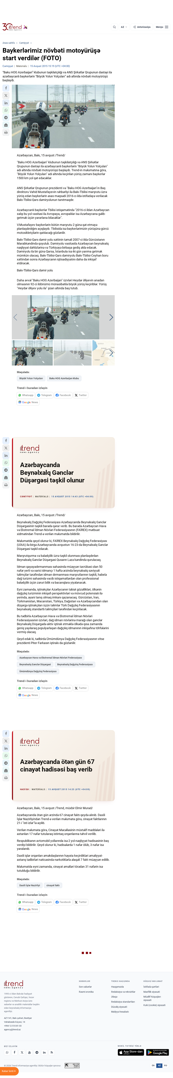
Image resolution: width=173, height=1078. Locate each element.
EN (153, 1065)
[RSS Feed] (52, 1052)
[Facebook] (14, 1052)
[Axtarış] (114, 27)
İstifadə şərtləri (151, 986)
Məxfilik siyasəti (151, 991)
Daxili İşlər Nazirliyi (29, 885)
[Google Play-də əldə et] (157, 1052)
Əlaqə (114, 996)
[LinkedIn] (44, 1052)
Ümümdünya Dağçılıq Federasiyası (38, 671)
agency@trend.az (12, 1029)
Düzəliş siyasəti (119, 1006)
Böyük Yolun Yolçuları (31, 378)
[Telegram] (37, 1052)
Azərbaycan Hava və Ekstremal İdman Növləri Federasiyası (50, 657)
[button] (6, 88)
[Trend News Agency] (13, 984)
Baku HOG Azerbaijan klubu (64, 378)
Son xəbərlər (85, 986)
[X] (22, 1052)
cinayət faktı (53, 885)
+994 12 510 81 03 (12, 1026)
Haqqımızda (117, 986)
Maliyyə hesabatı (120, 1011)
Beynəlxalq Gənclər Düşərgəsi (35, 664)
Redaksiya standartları (123, 1001)
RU (165, 1065)
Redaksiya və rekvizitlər (123, 991)
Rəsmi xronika (86, 991)
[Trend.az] (15, 27)
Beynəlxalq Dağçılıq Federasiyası (75, 664)
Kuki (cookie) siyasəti (154, 1005)
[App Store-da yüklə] (131, 1052)
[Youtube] (29, 1052)
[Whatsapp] (7, 1052)
